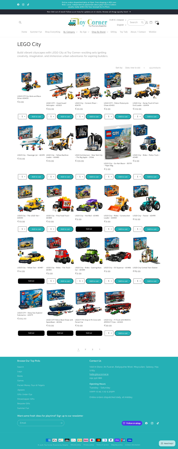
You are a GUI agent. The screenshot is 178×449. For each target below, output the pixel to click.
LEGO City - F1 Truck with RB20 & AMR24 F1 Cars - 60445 (117, 321)
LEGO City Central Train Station (145, 268)
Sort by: (119, 68)
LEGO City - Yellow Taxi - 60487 (30, 268)
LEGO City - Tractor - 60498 (144, 215)
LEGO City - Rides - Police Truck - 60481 (146, 156)
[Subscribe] (61, 423)
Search (20, 367)
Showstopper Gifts (25, 399)
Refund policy (76, 445)
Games (20, 381)
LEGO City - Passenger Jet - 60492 (31, 155)
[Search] (142, 22)
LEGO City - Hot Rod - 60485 (87, 215)
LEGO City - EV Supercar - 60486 (117, 268)
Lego (19, 371)
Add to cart (36, 116)
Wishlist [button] (152, 32)
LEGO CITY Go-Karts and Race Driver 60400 (29, 97)
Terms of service (102, 445)
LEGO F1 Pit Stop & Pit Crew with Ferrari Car (88, 321)
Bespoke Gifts (23, 403)
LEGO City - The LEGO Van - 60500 (28, 216)
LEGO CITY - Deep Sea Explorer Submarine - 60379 (29, 314)
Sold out (89, 229)
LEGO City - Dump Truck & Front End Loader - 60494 (145, 104)
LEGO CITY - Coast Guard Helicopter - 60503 (56, 104)
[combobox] (136, 22)
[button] (20, 22)
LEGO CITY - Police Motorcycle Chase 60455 (116, 104)
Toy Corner (48, 445)
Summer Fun (23, 408)
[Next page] (99, 349)
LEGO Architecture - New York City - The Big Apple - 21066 (89, 156)
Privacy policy (89, 445)
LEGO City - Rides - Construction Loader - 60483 (117, 216)
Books (20, 376)
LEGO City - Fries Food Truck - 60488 (58, 216)
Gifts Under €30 (24, 394)
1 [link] (78, 349)
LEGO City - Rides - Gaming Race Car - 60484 (88, 269)
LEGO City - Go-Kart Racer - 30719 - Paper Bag (118, 164)
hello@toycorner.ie (99, 374)
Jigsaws (21, 390)
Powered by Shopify (60, 445)
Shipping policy (117, 445)
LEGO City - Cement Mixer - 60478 (86, 104)
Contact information (132, 445)
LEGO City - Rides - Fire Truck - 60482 (58, 269)
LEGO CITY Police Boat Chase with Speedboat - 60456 (59, 321)
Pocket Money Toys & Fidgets (31, 385)
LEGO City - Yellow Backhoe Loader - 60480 (57, 156)
